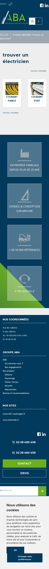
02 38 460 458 (26, 442)
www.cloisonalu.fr (11, 420)
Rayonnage (10, 378)
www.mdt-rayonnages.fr (14, 414)
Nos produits (8, 371)
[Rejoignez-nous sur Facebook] (41, 5)
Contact (24, 463)
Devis (24, 473)
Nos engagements (13, 367)
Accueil (4, 35)
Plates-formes (11, 382)
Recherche (33, 21)
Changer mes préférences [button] (25, 557)
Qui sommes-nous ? (14, 364)
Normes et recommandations (16, 393)
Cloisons (8, 375)
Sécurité (8, 386)
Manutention (10, 390)
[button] (6, 4)
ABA (5, 360)
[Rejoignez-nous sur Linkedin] (46, 5)
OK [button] (15, 550)
